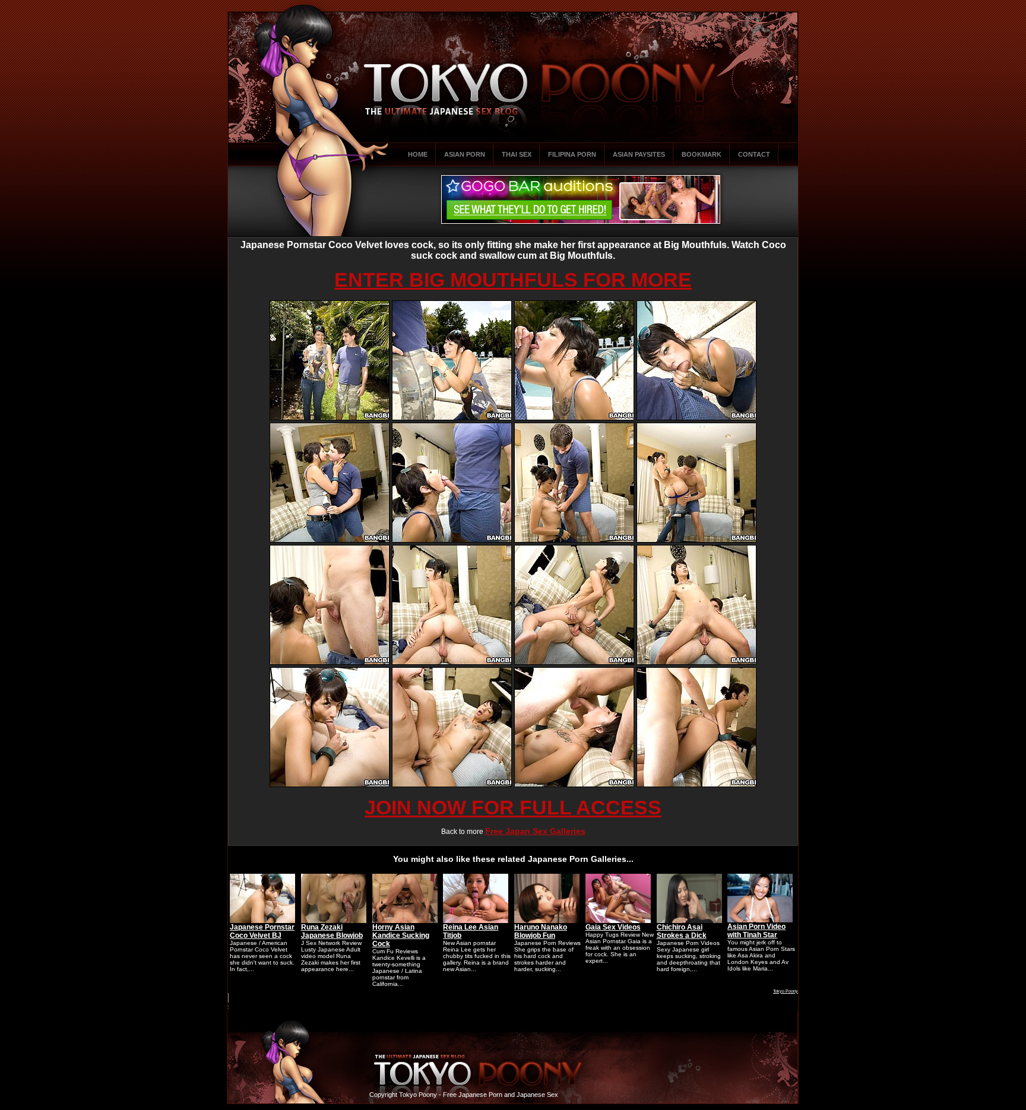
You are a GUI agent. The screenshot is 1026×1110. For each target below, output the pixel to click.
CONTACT (754, 154)
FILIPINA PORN (572, 154)
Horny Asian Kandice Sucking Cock (400, 935)
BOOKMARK (701, 154)
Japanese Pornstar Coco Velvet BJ (262, 931)
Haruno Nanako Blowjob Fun (540, 931)
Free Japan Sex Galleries (535, 831)
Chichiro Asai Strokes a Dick (682, 931)
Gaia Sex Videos (613, 927)
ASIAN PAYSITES (639, 154)
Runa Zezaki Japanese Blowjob (332, 931)
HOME (418, 154)
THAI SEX (516, 154)
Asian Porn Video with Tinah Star (756, 930)
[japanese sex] (452, 662)
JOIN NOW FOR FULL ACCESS (513, 807)
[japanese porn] (330, 418)
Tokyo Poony (785, 991)
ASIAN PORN (464, 154)
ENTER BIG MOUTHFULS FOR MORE (513, 279)
